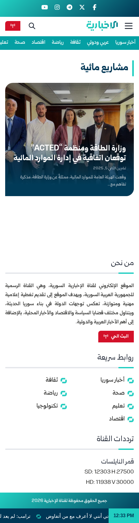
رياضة (58, 42)
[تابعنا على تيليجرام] (69, 8)
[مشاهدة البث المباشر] (12, 25)
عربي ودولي (98, 42)
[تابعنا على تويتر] (82, 8)
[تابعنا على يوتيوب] (44, 8)
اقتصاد (38, 42)
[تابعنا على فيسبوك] (94, 8)
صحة (20, 42)
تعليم (118, 406)
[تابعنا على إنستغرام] (57, 8)
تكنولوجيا (47, 406)
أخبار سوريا (125, 42)
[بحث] (32, 25)
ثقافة (75, 42)
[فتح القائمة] (128, 26)
